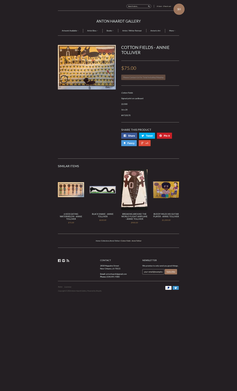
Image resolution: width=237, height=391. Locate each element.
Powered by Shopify (94, 291)
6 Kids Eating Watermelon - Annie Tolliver (71, 216)
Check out (167, 6)
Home (98, 241)
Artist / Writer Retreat (132, 30)
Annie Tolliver (115, 241)
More (171, 30)
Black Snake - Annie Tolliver (102, 215)
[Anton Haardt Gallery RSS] (67, 260)
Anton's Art (155, 30)
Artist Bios (92, 30)
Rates (60, 287)
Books (109, 30)
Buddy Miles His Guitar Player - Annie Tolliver (166, 215)
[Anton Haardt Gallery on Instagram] (63, 260)
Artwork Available (69, 30)
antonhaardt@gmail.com (116, 274)
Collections (105, 241)
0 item (159, 6)
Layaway (67, 287)
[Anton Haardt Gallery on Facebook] (59, 260)
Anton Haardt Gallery (118, 21)
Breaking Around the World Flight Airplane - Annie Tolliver (134, 216)
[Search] (149, 6)
